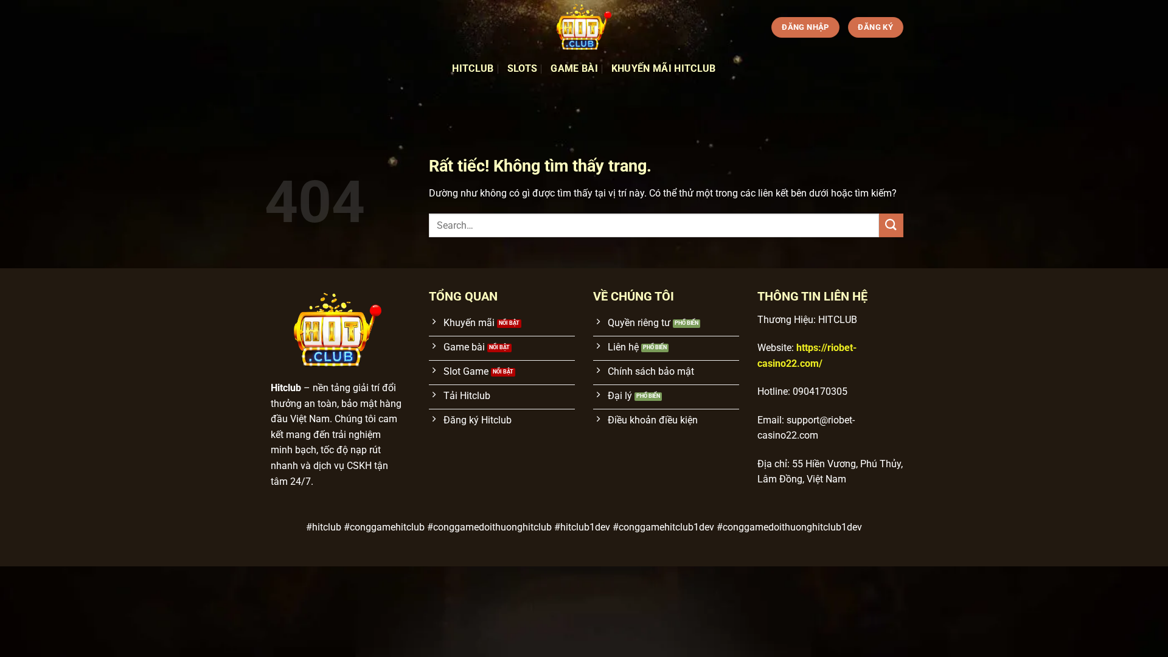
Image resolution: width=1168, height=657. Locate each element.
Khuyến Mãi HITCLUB (663, 68)
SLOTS (522, 68)
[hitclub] (584, 27)
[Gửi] (891, 225)
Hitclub (472, 68)
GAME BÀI (574, 68)
